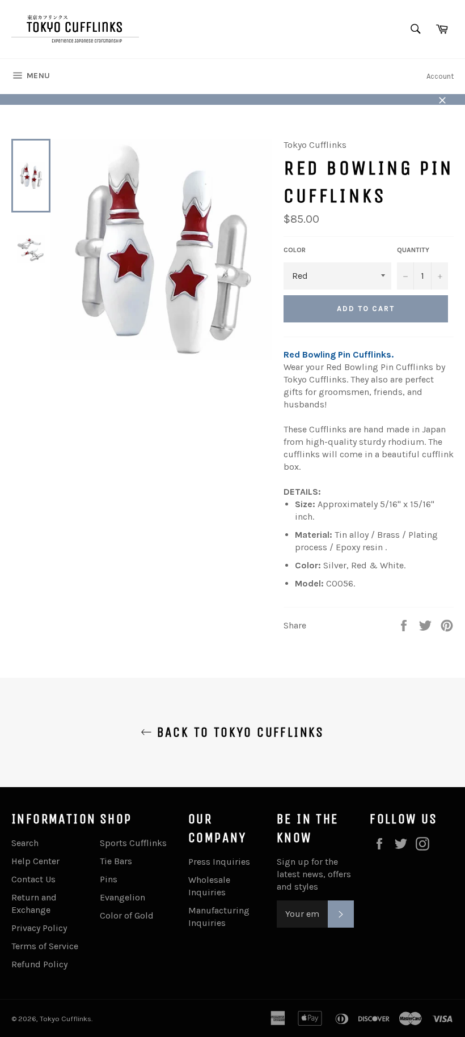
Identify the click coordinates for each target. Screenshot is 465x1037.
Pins (108, 879)
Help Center (35, 861)
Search (25, 843)
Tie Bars (116, 861)
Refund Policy (39, 964)
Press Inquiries (219, 861)
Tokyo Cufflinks (65, 1018)
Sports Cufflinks (133, 843)
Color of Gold (127, 915)
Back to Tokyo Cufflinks (238, 732)
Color (295, 250)
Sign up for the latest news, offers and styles (314, 874)
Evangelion (122, 897)
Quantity (413, 250)
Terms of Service (44, 946)
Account (440, 76)
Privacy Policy (39, 928)
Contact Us (33, 879)
